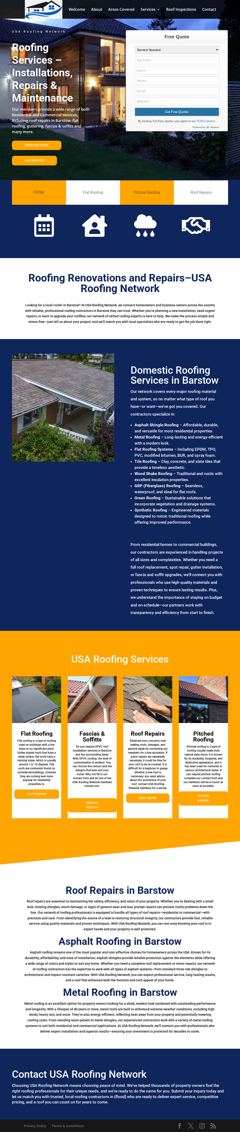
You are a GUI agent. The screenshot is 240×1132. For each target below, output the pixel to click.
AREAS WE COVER (37, 145)
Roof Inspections (181, 10)
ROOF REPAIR (148, 798)
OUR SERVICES (34, 160)
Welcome (77, 10)
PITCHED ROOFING (203, 798)
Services (148, 10)
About (96, 10)
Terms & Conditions (68, 1126)
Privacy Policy (35, 1126)
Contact (209, 10)
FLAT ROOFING (36, 794)
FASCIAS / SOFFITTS (92, 805)
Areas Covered (121, 10)
